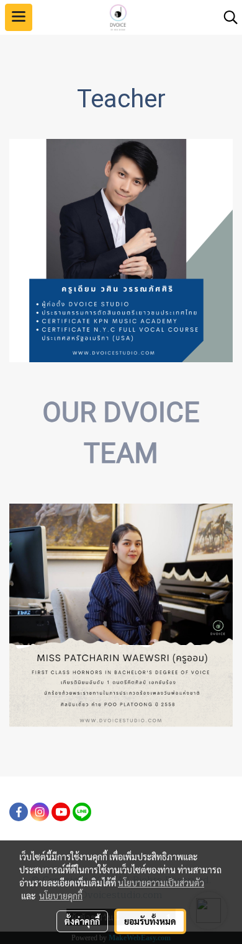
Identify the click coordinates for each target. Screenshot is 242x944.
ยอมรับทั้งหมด (150, 921)
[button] (226, 17)
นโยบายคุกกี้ (61, 895)
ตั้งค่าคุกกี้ (82, 921)
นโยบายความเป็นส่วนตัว (161, 882)
